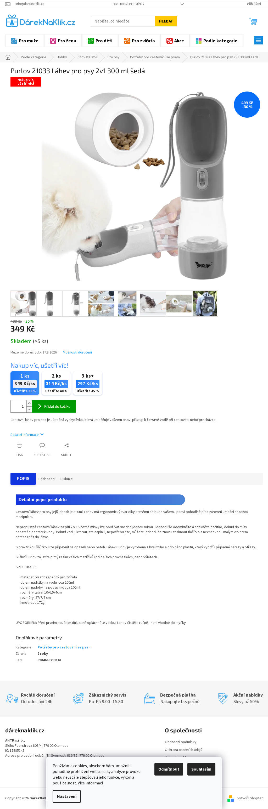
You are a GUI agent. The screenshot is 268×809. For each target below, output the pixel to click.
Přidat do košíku (57, 406)
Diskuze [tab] (66, 479)
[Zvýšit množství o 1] (29, 403)
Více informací (90, 783)
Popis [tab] (23, 478)
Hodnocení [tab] (46, 479)
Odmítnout (168, 769)
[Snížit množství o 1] (29, 409)
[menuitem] (24, 40)
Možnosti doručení (77, 352)
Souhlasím (201, 769)
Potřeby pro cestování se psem (64, 647)
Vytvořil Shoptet (250, 798)
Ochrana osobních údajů (183, 750)
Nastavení (66, 796)
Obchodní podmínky (128, 4)
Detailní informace (24, 434)
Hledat (166, 21)
